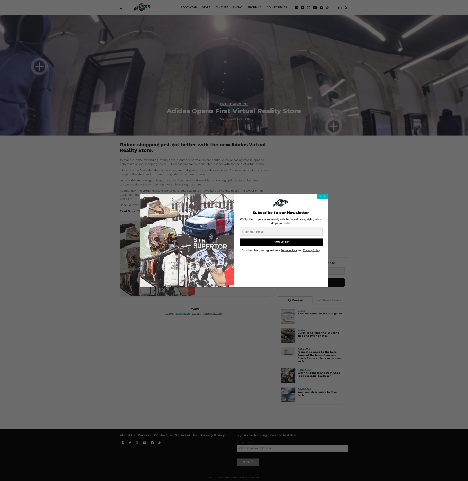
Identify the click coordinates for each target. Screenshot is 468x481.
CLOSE (322, 196)
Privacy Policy (311, 250)
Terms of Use (289, 250)
